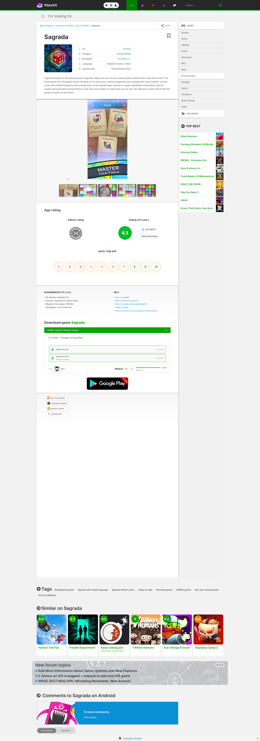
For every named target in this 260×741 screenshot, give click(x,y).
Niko (63, 369)
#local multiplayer (47, 595)
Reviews (65, 731)
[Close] (257, 738)
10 (156, 266)
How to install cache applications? (131, 304)
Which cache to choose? (126, 300)
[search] (124, 16)
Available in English (132, 738)
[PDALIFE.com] (46, 5)
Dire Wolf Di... (124, 58)
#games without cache (123, 589)
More (221, 665)
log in (93, 717)
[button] (175, 101)
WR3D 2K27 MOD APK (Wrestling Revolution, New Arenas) (83, 681)
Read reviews (150, 236)
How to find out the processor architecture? (136, 311)
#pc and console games (207, 589)
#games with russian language (93, 589)
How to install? (122, 297)
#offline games (183, 589)
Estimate (150, 229)
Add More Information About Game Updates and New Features (86, 671)
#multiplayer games (64, 589)
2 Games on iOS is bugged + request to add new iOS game (82, 676)
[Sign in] (220, 5)
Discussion (47, 731)
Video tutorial (121, 307)
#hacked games (164, 589)
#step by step (145, 589)
